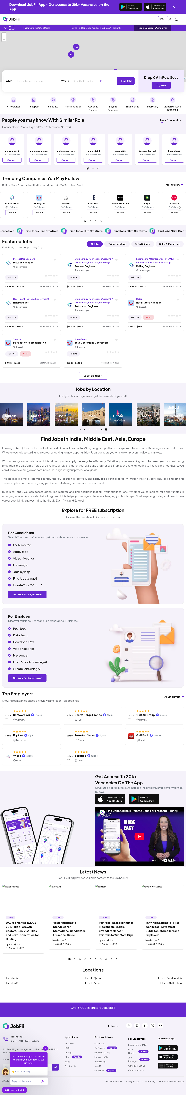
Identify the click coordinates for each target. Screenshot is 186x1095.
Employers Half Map (137, 1045)
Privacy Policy (132, 1081)
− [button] (4, 39)
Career (58, 917)
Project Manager (23, 262)
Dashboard (99, 1043)
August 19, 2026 (63, 944)
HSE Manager (21, 302)
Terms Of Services (113, 1081)
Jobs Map (98, 1066)
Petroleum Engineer (86, 306)
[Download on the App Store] (155, 7)
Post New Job (132, 1051)
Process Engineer (85, 266)
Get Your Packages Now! (27, 594)
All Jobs (95, 244)
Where (65, 81)
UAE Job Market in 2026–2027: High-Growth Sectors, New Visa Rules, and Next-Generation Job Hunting (23, 931)
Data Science (143, 244)
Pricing (68, 1052)
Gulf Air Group (145, 715)
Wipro (17, 755)
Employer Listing (102, 1052)
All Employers (172, 696)
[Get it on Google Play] (130, 7)
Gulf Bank (142, 735)
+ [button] (4, 35)
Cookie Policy (149, 1081)
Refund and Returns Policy (171, 1081)
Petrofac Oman (85, 735)
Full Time (12, 277)
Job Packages (133, 1059)
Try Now (161, 85)
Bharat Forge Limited (88, 715)
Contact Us (70, 1066)
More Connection (170, 120)
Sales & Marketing (169, 244)
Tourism (17, 339)
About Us (69, 1043)
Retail (139, 299)
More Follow (173, 184)
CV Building (99, 1048)
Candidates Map (136, 1070)
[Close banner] (174, 7)
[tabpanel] (39, 149)
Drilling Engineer (145, 266)
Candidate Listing (136, 1065)
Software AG (21, 715)
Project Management (24, 258)
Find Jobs (126, 80)
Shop (67, 1057)
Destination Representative (29, 342)
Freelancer (99, 1070)
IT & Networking (117, 244)
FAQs (67, 1048)
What (9, 81)
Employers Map (101, 1057)
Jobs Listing (99, 1061)
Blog (11, 917)
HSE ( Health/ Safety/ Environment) (31, 299)
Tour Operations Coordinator (92, 342)
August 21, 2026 (16, 948)
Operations (80, 339)
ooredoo (80, 755)
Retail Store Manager (148, 302)
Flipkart (18, 735)
